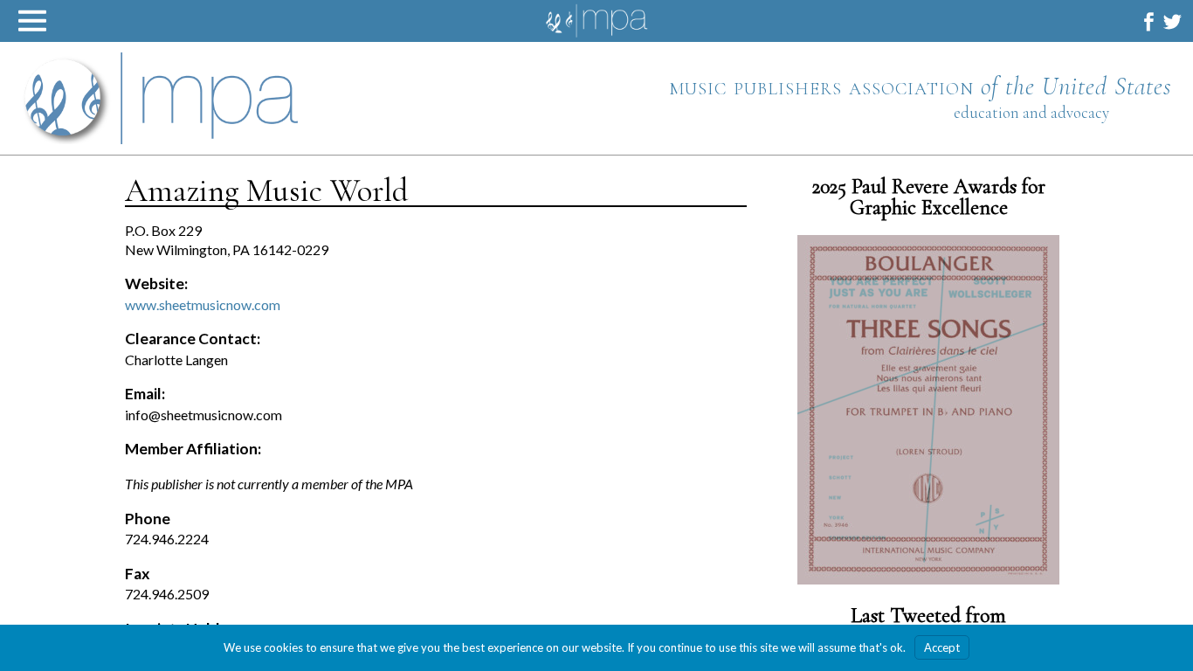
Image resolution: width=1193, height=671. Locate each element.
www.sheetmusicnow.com (202, 304)
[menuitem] (1149, 21)
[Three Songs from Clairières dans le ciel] (928, 410)
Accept (942, 647)
